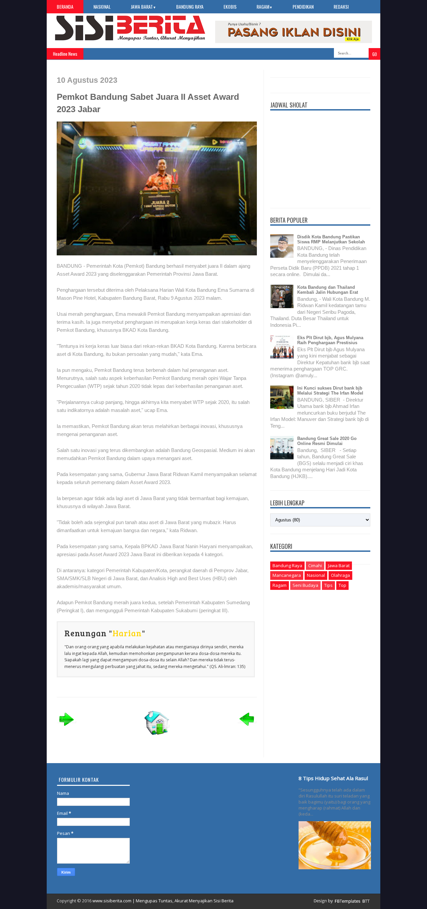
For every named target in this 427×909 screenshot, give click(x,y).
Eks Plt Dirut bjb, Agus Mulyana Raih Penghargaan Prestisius (330, 340)
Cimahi (315, 565)
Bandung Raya (189, 6)
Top (342, 585)
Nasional (102, 6)
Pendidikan (303, 6)
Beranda (65, 6)
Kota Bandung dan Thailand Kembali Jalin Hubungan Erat (327, 290)
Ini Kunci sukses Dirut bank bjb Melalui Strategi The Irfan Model (330, 391)
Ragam (265, 6)
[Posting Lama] (247, 728)
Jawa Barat (143, 6)
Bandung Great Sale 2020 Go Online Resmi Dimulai (327, 441)
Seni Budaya (305, 585)
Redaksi (341, 6)
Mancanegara (287, 575)
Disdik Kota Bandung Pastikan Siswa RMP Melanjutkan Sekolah (331, 239)
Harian (127, 633)
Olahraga (340, 575)
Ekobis (230, 6)
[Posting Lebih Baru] (67, 728)
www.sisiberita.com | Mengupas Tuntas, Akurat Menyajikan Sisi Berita (163, 901)
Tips (328, 585)
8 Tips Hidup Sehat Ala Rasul (333, 778)
